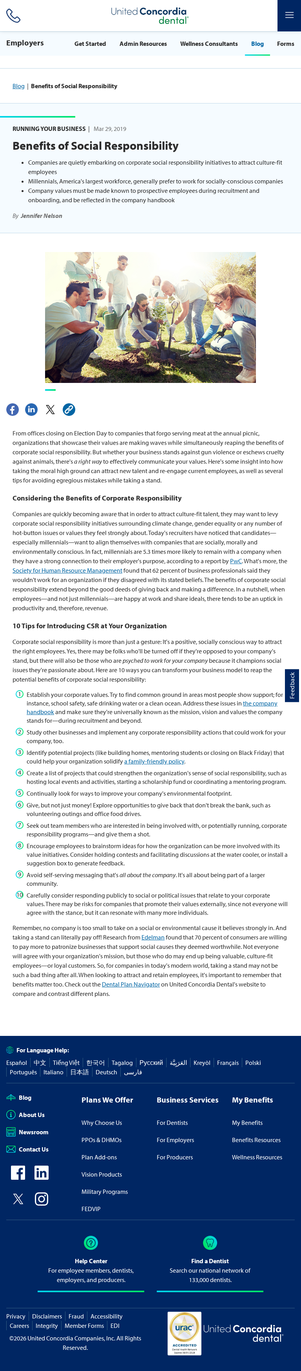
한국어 (95, 1062)
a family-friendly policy (154, 761)
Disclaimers (47, 1316)
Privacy (15, 1316)
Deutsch (106, 1072)
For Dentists (172, 1122)
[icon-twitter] (18, 1204)
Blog (257, 43)
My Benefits (247, 1122)
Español (16, 1062)
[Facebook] (12, 409)
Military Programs (105, 1191)
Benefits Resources (256, 1140)
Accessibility (107, 1316)
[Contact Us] (12, 15)
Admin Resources (143, 43)
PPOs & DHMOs (101, 1140)
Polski (253, 1062)
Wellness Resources (257, 1157)
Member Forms (84, 1325)
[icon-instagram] (41, 1204)
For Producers (175, 1157)
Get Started (90, 43)
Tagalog (122, 1062)
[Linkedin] (31, 409)
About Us (32, 1115)
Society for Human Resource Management (67, 570)
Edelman (153, 937)
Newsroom (34, 1132)
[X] (50, 409)
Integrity (47, 1325)
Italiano (53, 1072)
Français (228, 1062)
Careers (19, 1325)
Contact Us (34, 1149)
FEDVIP (91, 1209)
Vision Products (102, 1174)
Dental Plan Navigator (131, 984)
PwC (236, 561)
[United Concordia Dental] (150, 15)
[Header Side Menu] (289, 15)
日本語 (79, 1072)
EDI (115, 1325)
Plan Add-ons (99, 1157)
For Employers (175, 1140)
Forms (285, 43)
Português (23, 1072)
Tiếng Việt (66, 1062)
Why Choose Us (102, 1122)
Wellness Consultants (209, 43)
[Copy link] (69, 409)
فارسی (133, 1072)
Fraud (76, 1316)
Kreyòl (202, 1062)
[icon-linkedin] (41, 1177)
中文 (40, 1062)
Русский (151, 1062)
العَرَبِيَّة (178, 1062)
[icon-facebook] (18, 1177)
